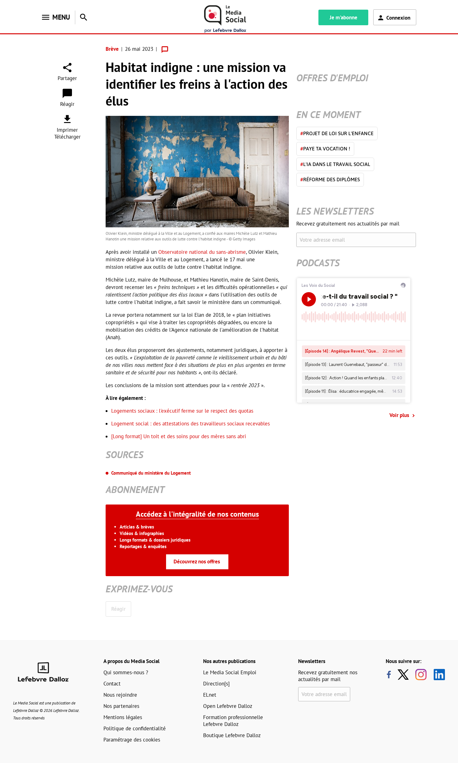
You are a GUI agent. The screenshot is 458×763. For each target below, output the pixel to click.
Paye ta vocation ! (325, 148)
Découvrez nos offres (197, 561)
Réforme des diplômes (330, 179)
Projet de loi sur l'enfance (337, 133)
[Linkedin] (437, 674)
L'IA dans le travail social (335, 164)
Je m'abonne (343, 17)
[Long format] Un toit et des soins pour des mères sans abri (178, 436)
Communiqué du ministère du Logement (151, 473)
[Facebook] (388, 674)
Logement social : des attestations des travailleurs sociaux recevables (190, 423)
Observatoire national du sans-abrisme (202, 252)
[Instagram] (421, 674)
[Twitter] (405, 674)
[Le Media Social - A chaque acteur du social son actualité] (225, 19)
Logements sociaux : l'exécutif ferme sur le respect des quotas (182, 410)
